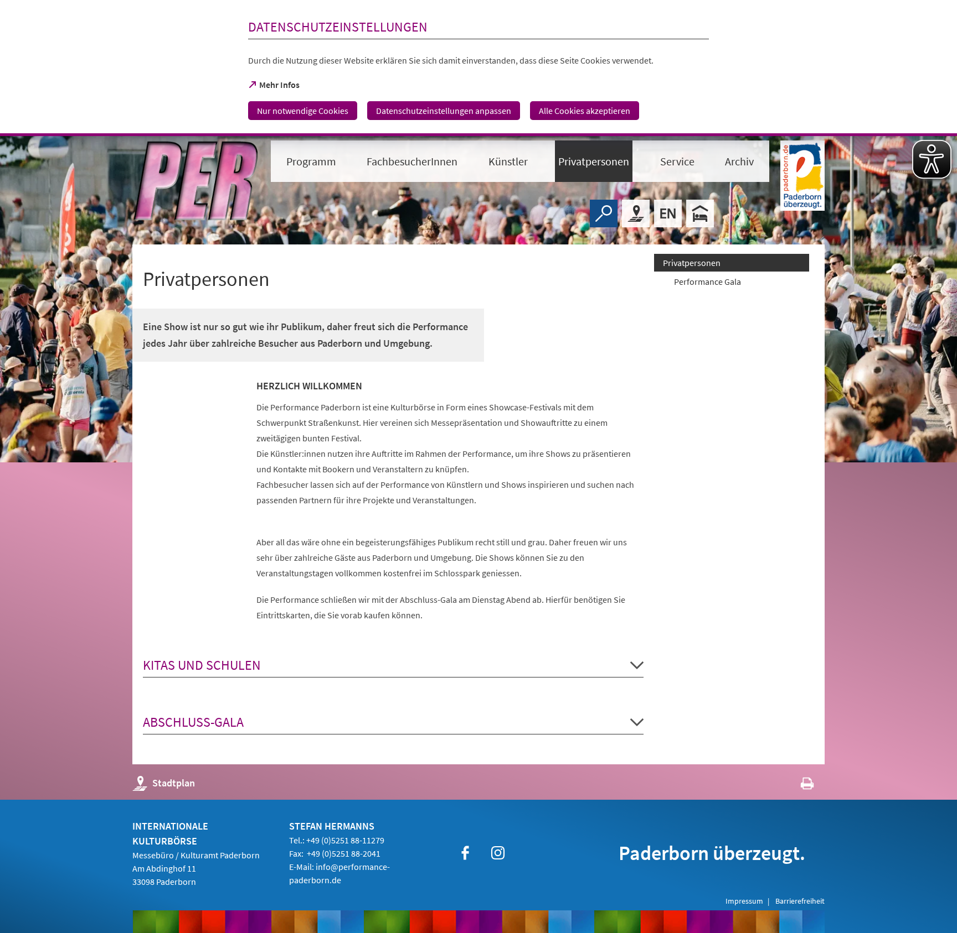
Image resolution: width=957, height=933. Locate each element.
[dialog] (478, 68)
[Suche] (604, 213)
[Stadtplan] (636, 213)
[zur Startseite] (196, 180)
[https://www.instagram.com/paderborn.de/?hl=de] (498, 853)
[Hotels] (700, 213)
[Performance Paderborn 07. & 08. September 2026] (668, 213)
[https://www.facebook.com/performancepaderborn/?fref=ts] (465, 853)
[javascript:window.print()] (797, 785)
